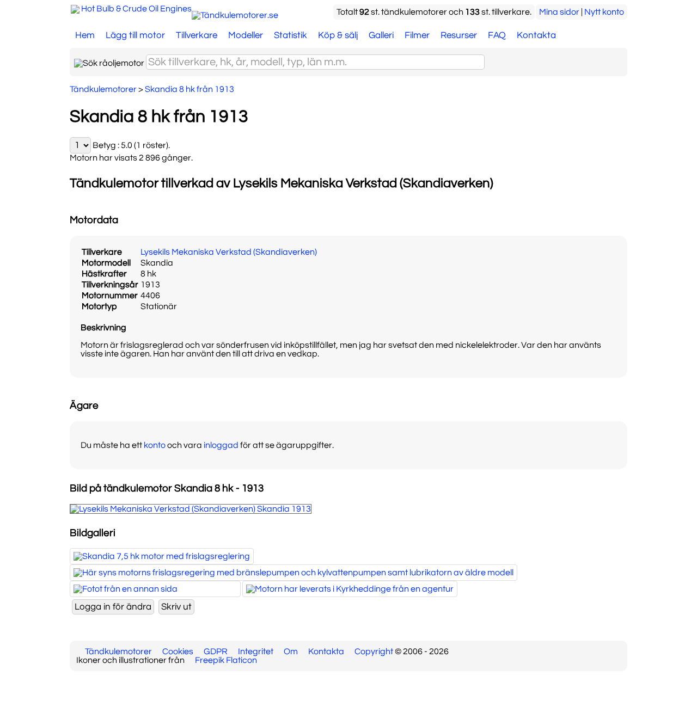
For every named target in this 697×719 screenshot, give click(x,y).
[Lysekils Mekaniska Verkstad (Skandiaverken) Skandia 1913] (190, 509)
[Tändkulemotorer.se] (235, 15)
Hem (85, 35)
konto (155, 445)
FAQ (497, 35)
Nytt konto (604, 12)
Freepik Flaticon (226, 660)
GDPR (216, 651)
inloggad (221, 445)
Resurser (459, 35)
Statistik (290, 35)
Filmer (417, 35)
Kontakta (536, 35)
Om (291, 651)
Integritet (255, 651)
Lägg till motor (135, 35)
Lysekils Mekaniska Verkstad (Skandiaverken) (228, 252)
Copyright (373, 651)
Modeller (245, 35)
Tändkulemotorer (118, 651)
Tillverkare (196, 35)
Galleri (381, 35)
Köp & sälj (338, 35)
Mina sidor (559, 12)
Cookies (177, 651)
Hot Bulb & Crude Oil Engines (136, 8)
